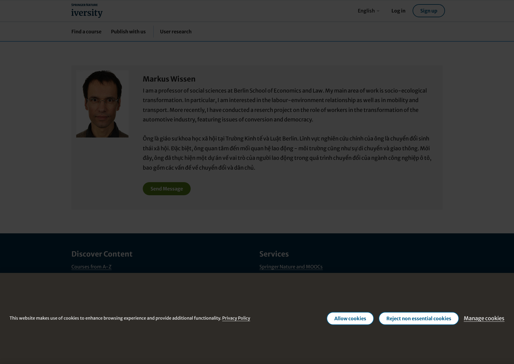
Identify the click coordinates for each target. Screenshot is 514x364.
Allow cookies (350, 318)
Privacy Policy (236, 318)
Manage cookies (484, 318)
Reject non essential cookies (418, 318)
